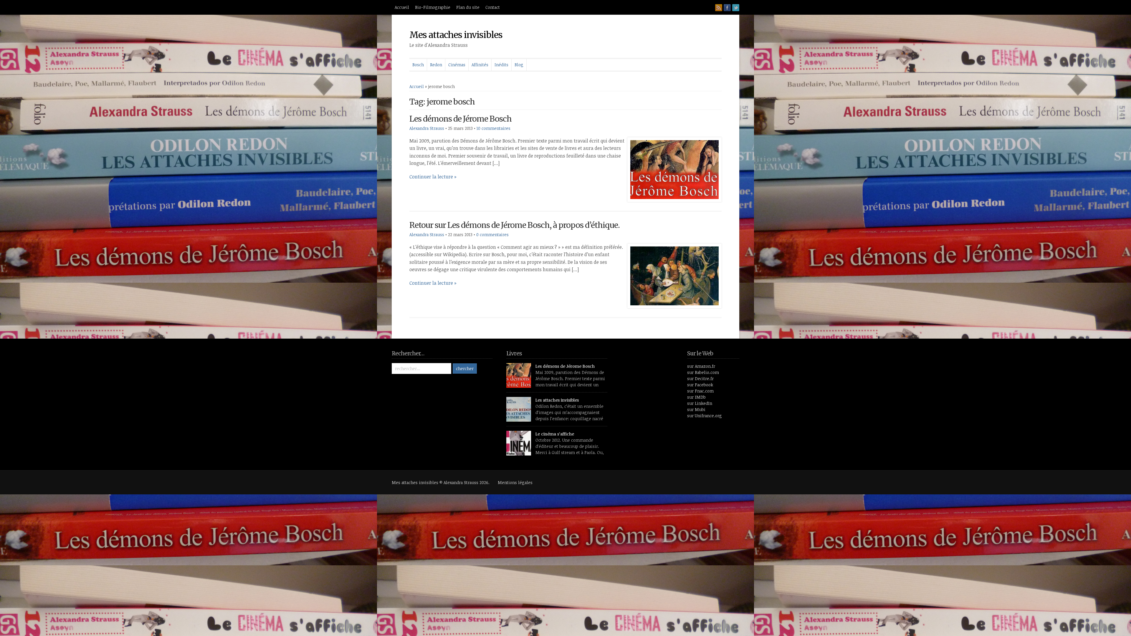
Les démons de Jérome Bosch (460, 119)
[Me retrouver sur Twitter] (735, 7)
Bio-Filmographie (432, 7)
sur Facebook (700, 384)
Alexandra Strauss (426, 128)
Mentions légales (515, 482)
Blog (519, 64)
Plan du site (467, 7)
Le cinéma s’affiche (554, 434)
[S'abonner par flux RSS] (718, 7)
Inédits (501, 64)
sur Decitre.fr (700, 378)
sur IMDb (696, 397)
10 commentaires (493, 128)
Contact (492, 7)
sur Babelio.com (703, 372)
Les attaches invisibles (557, 400)
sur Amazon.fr (701, 366)
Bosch (418, 64)
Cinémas (456, 64)
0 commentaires (492, 234)
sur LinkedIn (699, 403)
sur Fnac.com (700, 391)
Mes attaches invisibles (455, 34)
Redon (436, 64)
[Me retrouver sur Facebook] (727, 7)
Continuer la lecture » (433, 176)
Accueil (402, 7)
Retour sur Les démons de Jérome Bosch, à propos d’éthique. (514, 225)
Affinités (480, 64)
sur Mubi (696, 409)
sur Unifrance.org (704, 415)
